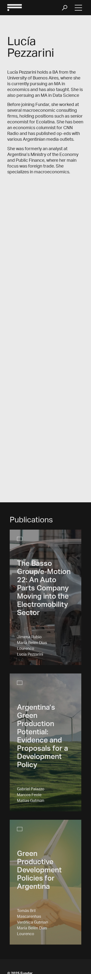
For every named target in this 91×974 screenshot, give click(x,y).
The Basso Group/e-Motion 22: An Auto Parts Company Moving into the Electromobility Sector (44, 589)
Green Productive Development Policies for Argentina (39, 871)
